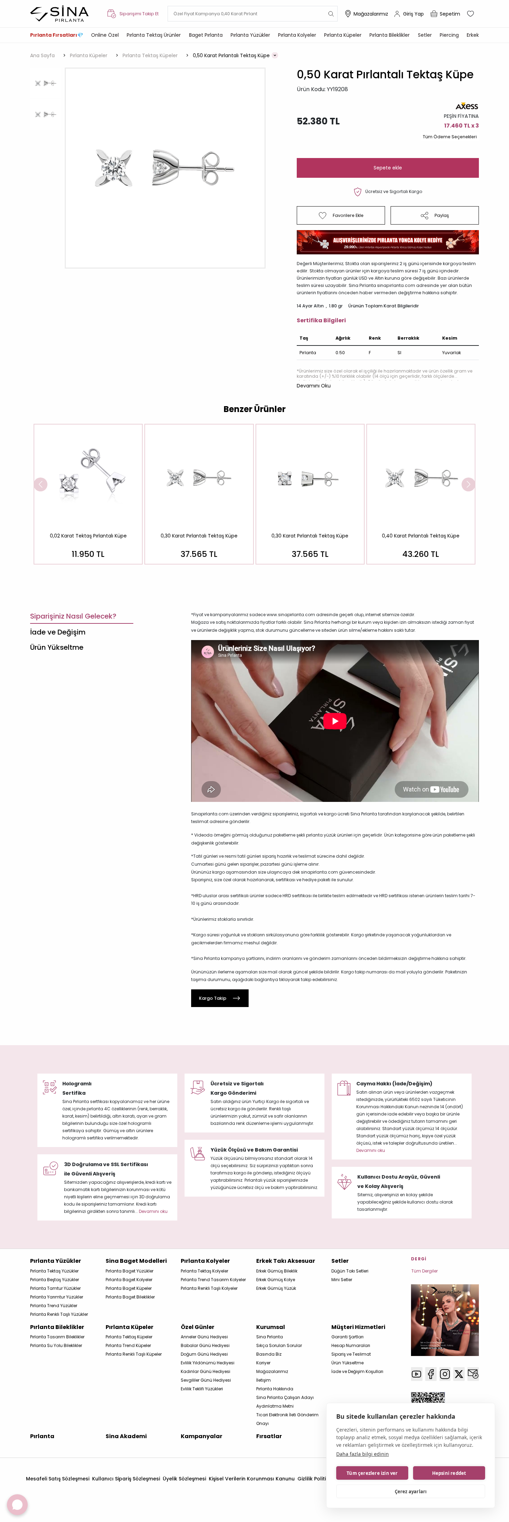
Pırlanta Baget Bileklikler (130, 1297)
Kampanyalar (201, 1436)
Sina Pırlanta (269, 1337)
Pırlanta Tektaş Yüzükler (54, 1271)
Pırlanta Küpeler (342, 35)
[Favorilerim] (471, 14)
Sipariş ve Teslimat (351, 1354)
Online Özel (105, 35)
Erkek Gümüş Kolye (275, 1280)
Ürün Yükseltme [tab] (56, 647)
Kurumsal (270, 1327)
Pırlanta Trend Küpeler (128, 1345)
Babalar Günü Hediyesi (205, 1345)
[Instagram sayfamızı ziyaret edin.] (445, 1374)
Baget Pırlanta (206, 35)
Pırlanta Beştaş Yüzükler (54, 1280)
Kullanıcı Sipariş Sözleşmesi (126, 1478)
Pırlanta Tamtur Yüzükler (55, 1288)
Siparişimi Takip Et (139, 14)
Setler (425, 35)
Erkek (473, 35)
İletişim (263, 1380)
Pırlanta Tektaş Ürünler (154, 35)
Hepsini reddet (449, 1473)
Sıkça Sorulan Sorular (279, 1345)
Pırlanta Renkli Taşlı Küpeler (134, 1354)
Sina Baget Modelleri (136, 1261)
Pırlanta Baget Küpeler (129, 1288)
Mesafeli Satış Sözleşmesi (57, 1478)
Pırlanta (42, 1436)
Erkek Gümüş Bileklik (276, 1271)
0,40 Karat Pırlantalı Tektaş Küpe (420, 535)
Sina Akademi (126, 1436)
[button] (314, 385)
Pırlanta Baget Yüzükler (129, 1271)
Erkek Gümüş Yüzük (276, 1288)
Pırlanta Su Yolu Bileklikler (56, 1345)
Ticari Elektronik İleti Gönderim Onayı (287, 1419)
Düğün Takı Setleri (349, 1271)
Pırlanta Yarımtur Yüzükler (56, 1297)
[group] (88, 494)
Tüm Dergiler (424, 1271)
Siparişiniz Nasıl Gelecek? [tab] (73, 616)
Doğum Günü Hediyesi (204, 1354)
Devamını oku (370, 1150)
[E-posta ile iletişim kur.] (473, 1374)
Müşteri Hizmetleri (358, 1327)
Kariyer (263, 1363)
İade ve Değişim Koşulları (357, 1371)
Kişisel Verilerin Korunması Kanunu (252, 1478)
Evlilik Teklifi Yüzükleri (202, 1389)
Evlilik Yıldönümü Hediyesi (207, 1363)
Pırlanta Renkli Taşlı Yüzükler (59, 1314)
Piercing (449, 35)
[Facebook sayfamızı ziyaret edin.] (431, 1374)
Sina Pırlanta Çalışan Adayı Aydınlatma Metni (285, 1401)
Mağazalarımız (371, 13)
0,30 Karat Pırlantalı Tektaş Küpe (199, 535)
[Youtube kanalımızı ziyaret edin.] (416, 1374)
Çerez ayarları (411, 1491)
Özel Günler (197, 1327)
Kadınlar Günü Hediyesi (205, 1371)
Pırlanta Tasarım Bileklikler (57, 1337)
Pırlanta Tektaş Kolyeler (204, 1271)
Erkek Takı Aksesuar (285, 1261)
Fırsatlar (269, 1436)
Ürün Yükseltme (347, 1363)
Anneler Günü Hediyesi (204, 1337)
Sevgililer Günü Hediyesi (206, 1380)
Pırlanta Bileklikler (389, 35)
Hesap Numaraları (350, 1345)
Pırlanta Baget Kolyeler (129, 1280)
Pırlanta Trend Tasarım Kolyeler (213, 1280)
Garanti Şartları (347, 1337)
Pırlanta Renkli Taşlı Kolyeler (209, 1288)
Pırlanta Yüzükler (250, 35)
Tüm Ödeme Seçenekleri (450, 137)
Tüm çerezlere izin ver (372, 1473)
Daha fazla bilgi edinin (362, 1454)
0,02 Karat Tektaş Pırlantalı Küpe (88, 535)
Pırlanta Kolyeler (297, 35)
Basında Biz (269, 1354)
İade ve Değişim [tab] (58, 632)
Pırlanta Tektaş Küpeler (129, 1337)
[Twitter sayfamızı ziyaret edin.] (459, 1374)
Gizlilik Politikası (316, 1478)
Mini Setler (341, 1280)
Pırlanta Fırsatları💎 (56, 35)
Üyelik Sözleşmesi (184, 1478)
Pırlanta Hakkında (274, 1389)
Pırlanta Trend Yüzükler (53, 1306)
